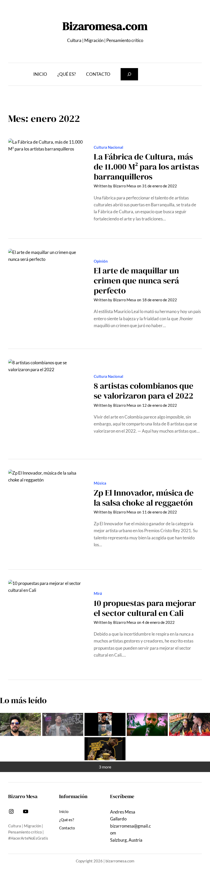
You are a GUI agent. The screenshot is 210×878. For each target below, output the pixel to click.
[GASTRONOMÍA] (105, 748)
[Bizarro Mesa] (20, 724)
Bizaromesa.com (105, 26)
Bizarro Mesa (124, 186)
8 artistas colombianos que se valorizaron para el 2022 (143, 391)
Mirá (98, 593)
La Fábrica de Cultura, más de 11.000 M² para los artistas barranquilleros (146, 166)
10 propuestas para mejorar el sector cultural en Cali (145, 608)
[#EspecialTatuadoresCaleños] (62, 724)
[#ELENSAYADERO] (147, 724)
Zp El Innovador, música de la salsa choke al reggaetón (144, 498)
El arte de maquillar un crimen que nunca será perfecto (136, 280)
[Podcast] (189, 724)
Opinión (101, 261)
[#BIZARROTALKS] (105, 724)
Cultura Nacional (108, 147)
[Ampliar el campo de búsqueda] (129, 74)
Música (100, 483)
